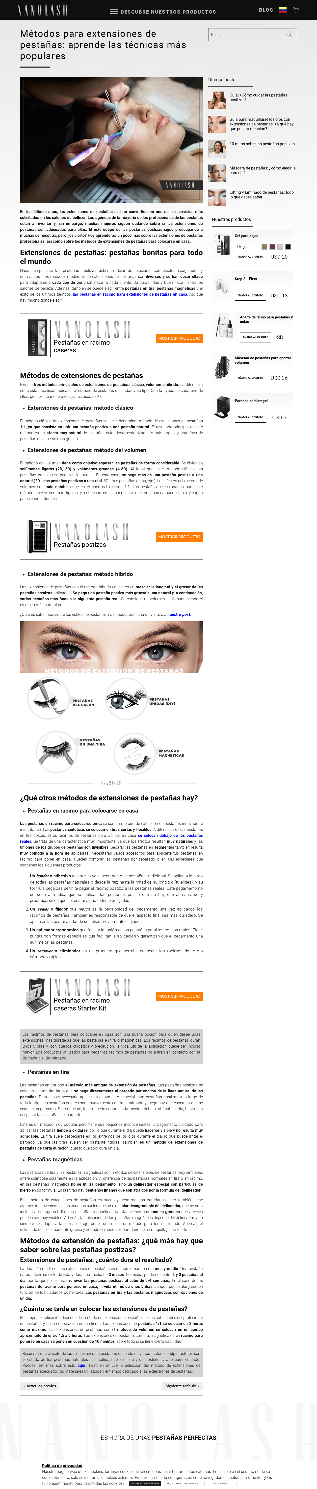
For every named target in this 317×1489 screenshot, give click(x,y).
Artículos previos (41, 1386)
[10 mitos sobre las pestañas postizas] (217, 150)
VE (283, 10)
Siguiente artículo (181, 1386)
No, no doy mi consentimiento (182, 1483)
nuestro (178, 614)
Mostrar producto (179, 338)
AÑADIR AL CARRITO (250, 256)
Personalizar (220, 1483)
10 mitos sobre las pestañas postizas (262, 144)
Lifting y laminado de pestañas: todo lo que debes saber (262, 194)
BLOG (266, 10)
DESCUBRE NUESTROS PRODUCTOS (168, 12)
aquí (81, 1365)
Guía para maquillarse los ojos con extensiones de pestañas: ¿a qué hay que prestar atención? (262, 124)
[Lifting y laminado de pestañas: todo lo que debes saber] (217, 198)
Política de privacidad (62, 1465)
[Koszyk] (296, 10)
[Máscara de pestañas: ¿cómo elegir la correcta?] (217, 174)
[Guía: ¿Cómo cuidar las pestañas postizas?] (217, 101)
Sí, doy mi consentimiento (145, 1483)
